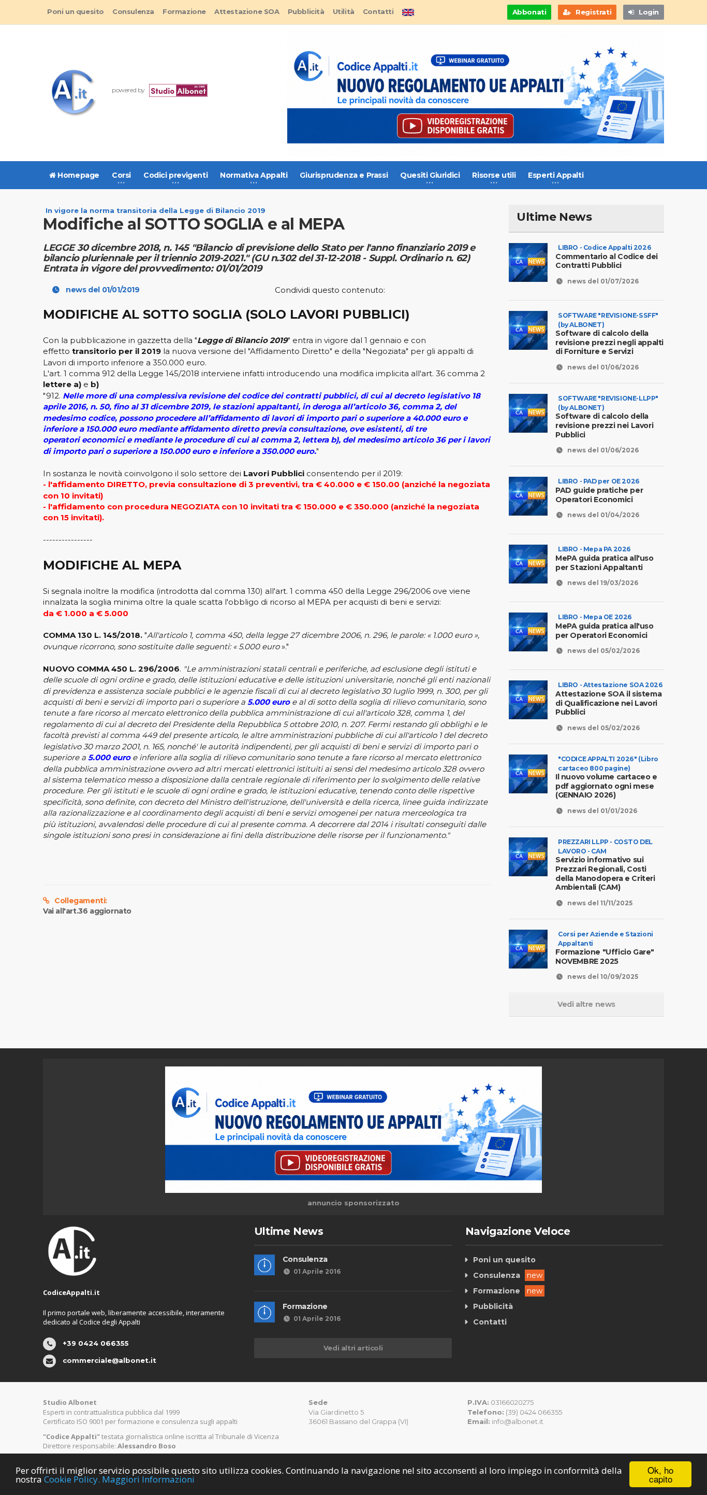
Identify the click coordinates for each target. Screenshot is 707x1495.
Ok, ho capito (660, 1474)
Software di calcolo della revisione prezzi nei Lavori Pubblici (606, 421)
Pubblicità (306, 11)
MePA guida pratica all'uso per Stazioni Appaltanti (604, 558)
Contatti (378, 11)
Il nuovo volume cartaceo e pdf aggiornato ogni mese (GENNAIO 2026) (606, 781)
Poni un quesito (75, 11)
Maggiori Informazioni (148, 1479)
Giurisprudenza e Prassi (344, 175)
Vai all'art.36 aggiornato (87, 911)
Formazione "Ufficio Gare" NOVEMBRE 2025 (604, 952)
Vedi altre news (586, 1004)
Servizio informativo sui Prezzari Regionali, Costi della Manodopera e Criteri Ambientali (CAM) (605, 869)
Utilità (344, 11)
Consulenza (133, 11)
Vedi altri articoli (352, 1348)
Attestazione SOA (246, 11)
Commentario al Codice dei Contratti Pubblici (606, 257)
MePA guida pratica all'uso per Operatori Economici (604, 626)
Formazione (184, 11)
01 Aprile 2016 (317, 1271)
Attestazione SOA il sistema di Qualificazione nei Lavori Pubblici (608, 699)
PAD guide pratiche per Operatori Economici (599, 490)
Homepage (77, 175)
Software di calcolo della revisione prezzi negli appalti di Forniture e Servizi (609, 338)
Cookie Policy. (72, 1479)
